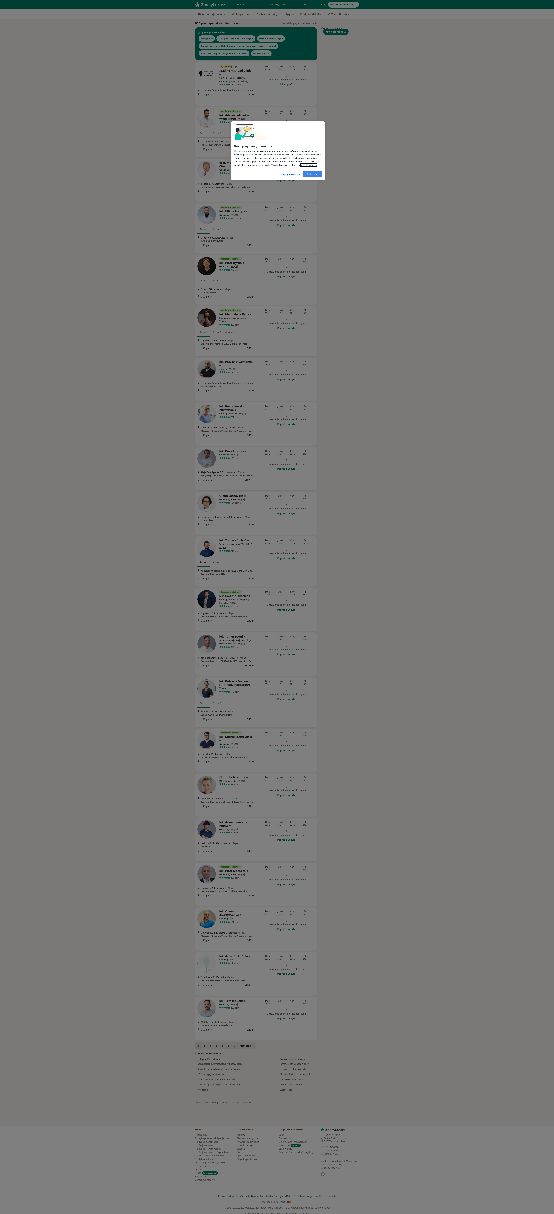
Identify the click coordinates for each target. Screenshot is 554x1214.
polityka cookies (309, 165)
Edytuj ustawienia (290, 174)
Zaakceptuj (312, 174)
